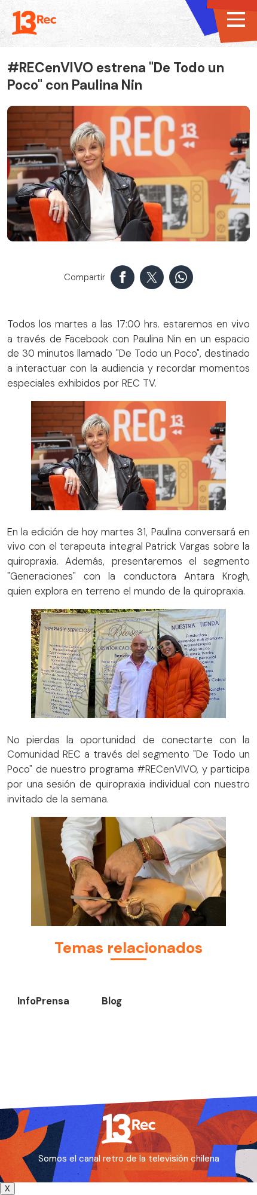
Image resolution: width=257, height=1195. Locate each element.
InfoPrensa (43, 1001)
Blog (112, 1001)
